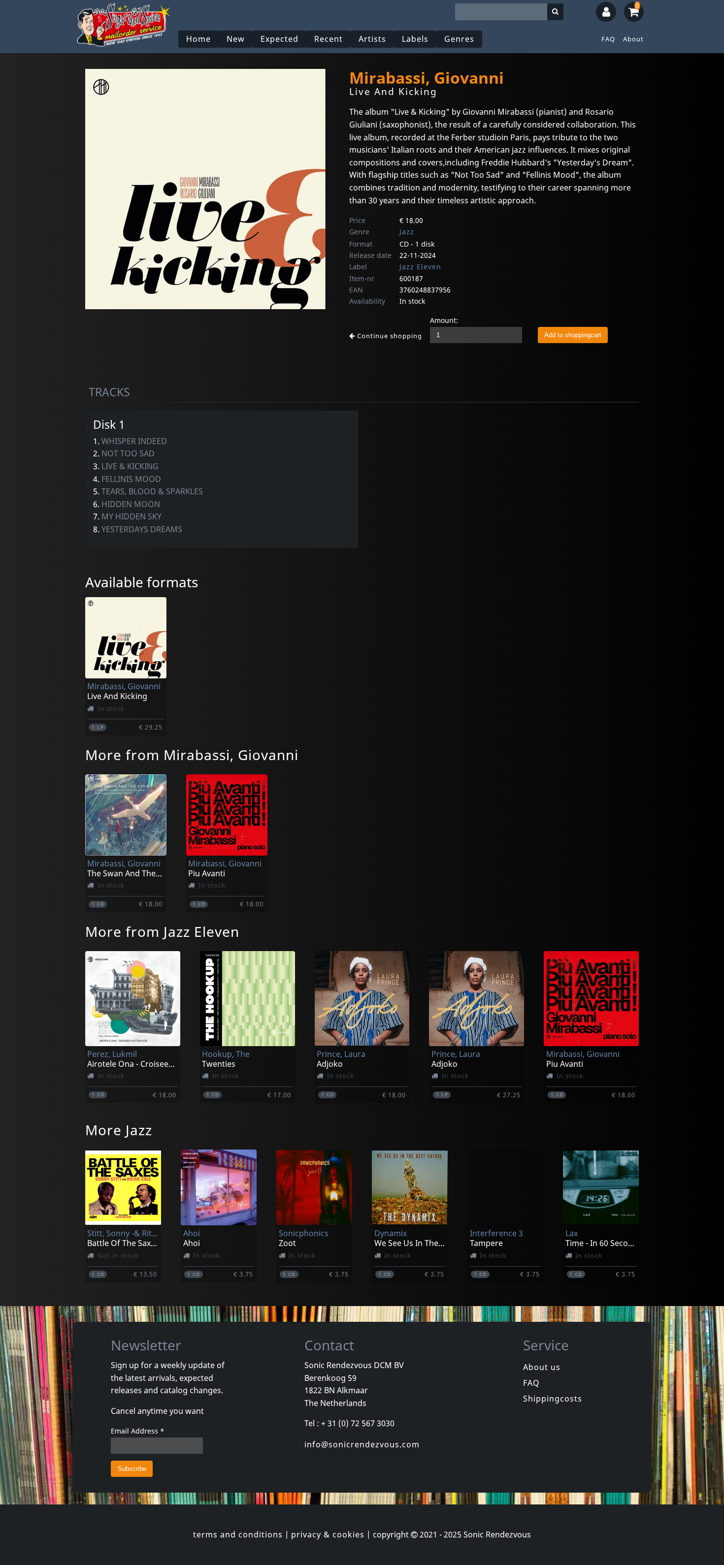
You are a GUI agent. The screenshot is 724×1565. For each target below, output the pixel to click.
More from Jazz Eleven (162, 931)
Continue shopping (388, 335)
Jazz (406, 231)
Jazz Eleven (420, 266)
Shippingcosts (552, 1398)
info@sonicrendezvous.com (362, 1444)
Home (198, 38)
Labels (415, 38)
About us (541, 1367)
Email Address (138, 1431)
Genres (459, 38)
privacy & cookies (327, 1534)
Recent (328, 38)
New (236, 38)
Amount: (444, 320)
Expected (279, 38)
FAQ (608, 38)
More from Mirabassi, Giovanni (191, 754)
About (633, 38)
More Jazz (118, 1129)
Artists (372, 38)
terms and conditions (238, 1534)
